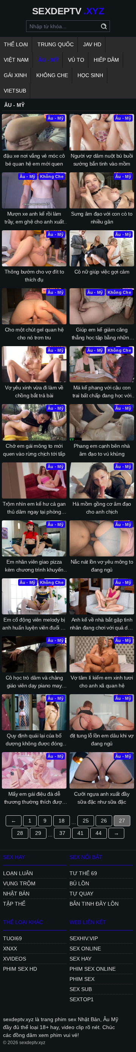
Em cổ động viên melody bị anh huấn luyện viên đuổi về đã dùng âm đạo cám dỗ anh (34, 624)
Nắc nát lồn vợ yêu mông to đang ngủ (102, 566)
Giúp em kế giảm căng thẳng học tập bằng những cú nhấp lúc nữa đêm (102, 334)
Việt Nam (16, 60)
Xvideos (14, 959)
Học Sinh (90, 75)
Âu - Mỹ (48, 60)
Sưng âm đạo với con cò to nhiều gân (101, 218)
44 (99, 833)
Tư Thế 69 (83, 873)
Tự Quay (81, 894)
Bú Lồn (79, 883)
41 (80, 833)
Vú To (76, 60)
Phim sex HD (20, 969)
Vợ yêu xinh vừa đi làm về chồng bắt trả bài (34, 391)
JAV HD (92, 44)
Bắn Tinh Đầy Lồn (94, 904)
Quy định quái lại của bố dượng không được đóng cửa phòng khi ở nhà (34, 740)
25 (86, 821)
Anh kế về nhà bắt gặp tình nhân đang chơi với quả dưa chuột (102, 624)
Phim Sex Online (93, 969)
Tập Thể (14, 904)
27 (122, 821)
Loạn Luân (18, 873)
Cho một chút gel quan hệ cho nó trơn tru (34, 334)
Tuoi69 (12, 938)
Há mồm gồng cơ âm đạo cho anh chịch (102, 508)
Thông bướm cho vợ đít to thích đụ (34, 276)
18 (62, 821)
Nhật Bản (16, 894)
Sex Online (85, 949)
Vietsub (15, 91)
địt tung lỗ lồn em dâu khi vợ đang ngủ (102, 739)
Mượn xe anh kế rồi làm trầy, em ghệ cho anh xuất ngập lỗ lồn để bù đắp (34, 218)
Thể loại (16, 44)
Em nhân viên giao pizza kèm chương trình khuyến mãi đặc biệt (34, 566)
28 (20, 833)
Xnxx (10, 949)
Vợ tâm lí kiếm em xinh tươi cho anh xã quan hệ (102, 682)
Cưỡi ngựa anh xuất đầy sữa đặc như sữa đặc (101, 798)
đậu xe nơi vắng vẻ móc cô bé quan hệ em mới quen (34, 160)
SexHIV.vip (84, 938)
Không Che (52, 75)
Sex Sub (81, 989)
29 (38, 833)
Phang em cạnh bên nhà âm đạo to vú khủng (102, 450)
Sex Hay (80, 959)
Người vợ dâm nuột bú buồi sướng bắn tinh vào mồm (102, 160)
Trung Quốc (55, 44)
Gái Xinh (15, 75)
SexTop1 (82, 999)
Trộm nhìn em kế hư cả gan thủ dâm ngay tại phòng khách (34, 508)
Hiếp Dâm (106, 60)
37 (62, 833)
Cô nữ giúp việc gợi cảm (102, 272)
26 (104, 821)
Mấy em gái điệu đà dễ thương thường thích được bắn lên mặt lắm (34, 798)
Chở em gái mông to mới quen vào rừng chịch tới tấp (34, 450)
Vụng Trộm (19, 883)
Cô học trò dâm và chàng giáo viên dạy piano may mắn (34, 682)
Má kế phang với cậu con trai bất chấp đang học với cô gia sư (102, 392)
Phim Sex (82, 979)
